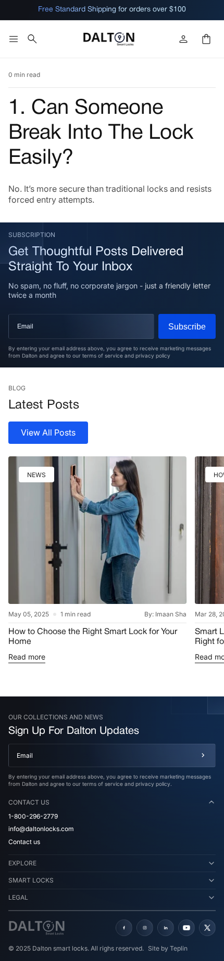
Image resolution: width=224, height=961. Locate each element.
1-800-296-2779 (33, 816)
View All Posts (48, 432)
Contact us (24, 842)
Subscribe (187, 326)
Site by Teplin (168, 948)
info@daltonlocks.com (41, 829)
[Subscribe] (203, 755)
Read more (26, 656)
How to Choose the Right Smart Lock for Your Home (92, 637)
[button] (13, 39)
